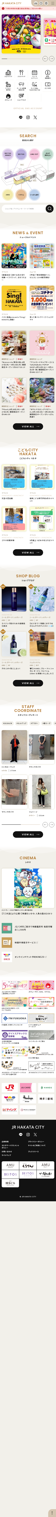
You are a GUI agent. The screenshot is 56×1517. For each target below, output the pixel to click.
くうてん (21, 195)
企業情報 (5, 1141)
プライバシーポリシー (36, 1141)
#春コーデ (46, 723)
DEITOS (21, 154)
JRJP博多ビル (48, 154)
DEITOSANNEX (8, 154)
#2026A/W (7, 723)
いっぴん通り (34, 195)
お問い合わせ (7, 1151)
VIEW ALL (28, 426)
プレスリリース (33, 1151)
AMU (8, 195)
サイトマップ (6, 1155)
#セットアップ (21, 723)
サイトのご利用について (37, 1145)
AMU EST (34, 154)
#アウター (34, 723)
